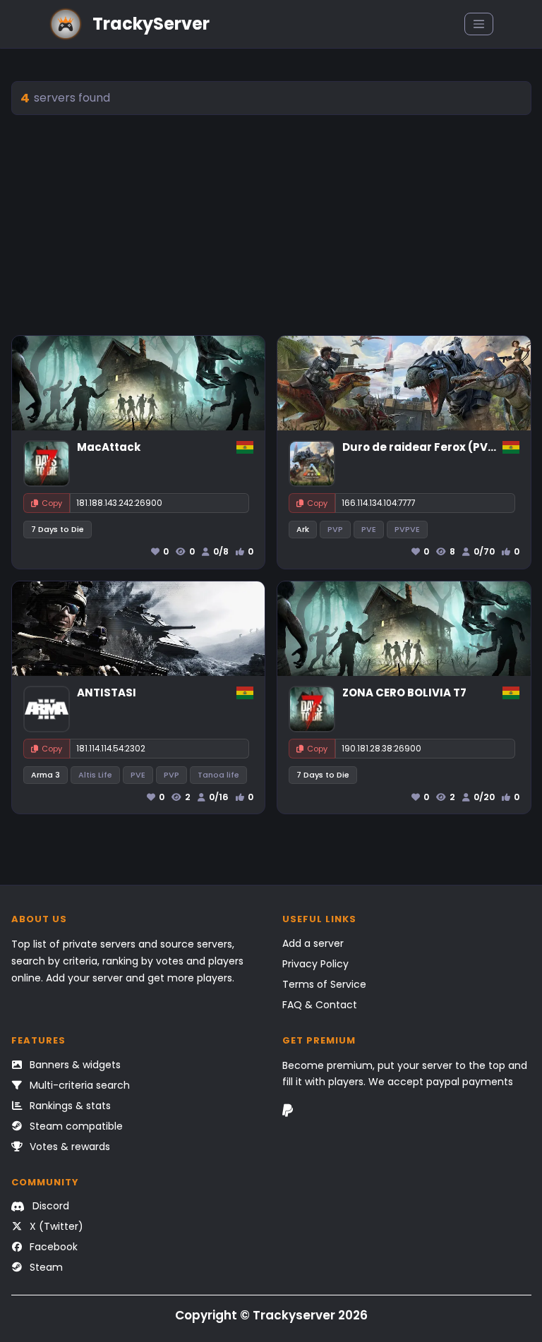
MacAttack (108, 447)
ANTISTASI (106, 692)
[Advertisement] (271, 225)
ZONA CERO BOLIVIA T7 (404, 692)
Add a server (313, 943)
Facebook (52, 1247)
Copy (52, 503)
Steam (45, 1267)
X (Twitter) (55, 1226)
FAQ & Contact (319, 1005)
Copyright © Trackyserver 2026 (271, 1315)
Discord (49, 1206)
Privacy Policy (315, 964)
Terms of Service (324, 984)
